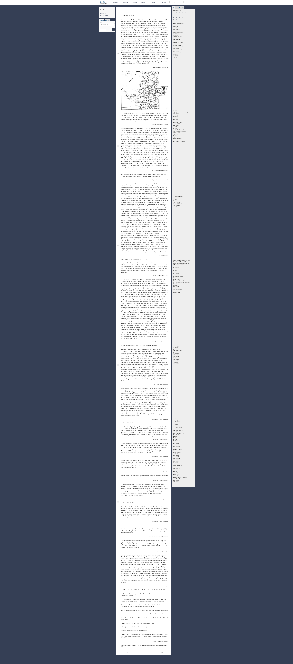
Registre (143, 2)
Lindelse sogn (125, 652)
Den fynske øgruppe (104, 15)
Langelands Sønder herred (105, 12)
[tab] (173, 7)
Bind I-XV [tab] (107, 20)
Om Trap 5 (163, 2)
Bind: (101, 22)
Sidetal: (101, 28)
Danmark (115, 2)
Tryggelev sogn (163, 652)
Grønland (134, 2)
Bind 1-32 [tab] (102, 20)
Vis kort (153, 2)
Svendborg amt (103, 13)
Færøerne (125, 2)
